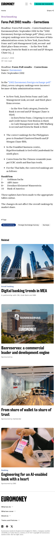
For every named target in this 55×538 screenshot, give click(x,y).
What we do (6, 507)
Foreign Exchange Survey (28, 225)
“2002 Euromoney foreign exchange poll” (29, 82)
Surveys (46, 225)
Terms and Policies (9, 520)
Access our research (44, 4)
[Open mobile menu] (26, 4)
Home (3, 11)
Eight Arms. (20, 534)
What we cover (7, 511)
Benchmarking (9, 16)
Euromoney (16, 70)
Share (49, 11)
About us (4, 516)
